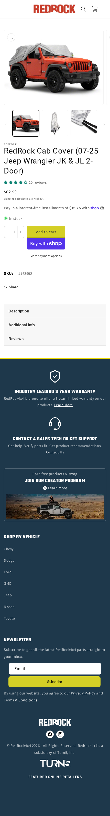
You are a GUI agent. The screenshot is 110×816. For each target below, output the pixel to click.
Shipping (9, 198)
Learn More (57, 488)
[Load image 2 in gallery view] (55, 123)
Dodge (9, 560)
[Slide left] (5, 124)
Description (18, 311)
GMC (7, 583)
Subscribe (54, 682)
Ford (8, 572)
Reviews (16, 338)
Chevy (9, 549)
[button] (10, 9)
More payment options (46, 256)
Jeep (8, 595)
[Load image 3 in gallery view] (84, 123)
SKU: (8, 273)
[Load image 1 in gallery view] (26, 123)
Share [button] (13, 287)
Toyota (9, 618)
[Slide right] (104, 124)
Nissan (9, 606)
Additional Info (21, 325)
